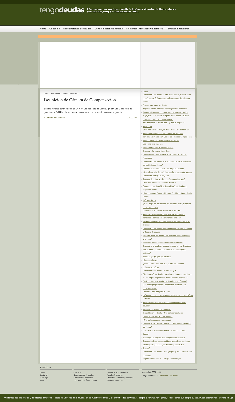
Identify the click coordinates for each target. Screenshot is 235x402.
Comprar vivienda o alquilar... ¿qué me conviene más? (164, 179)
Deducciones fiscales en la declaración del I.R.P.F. (162, 211)
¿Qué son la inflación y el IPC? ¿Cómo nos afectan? (163, 264)
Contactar (44, 375)
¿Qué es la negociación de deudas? (157, 320)
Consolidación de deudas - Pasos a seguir (159, 271)
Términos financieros (177, 28)
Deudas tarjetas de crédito (117, 372)
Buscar (146, 334)
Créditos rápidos (149, 200)
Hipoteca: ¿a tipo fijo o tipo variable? (157, 256)
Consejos (54, 28)
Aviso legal (44, 378)
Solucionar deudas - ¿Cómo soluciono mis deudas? (163, 242)
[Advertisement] (117, 64)
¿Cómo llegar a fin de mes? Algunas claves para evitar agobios (167, 172)
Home (43, 28)
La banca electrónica (151, 267)
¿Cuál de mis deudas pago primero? (157, 309)
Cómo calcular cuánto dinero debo (156, 151)
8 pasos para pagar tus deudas (155, 105)
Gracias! (146, 348)
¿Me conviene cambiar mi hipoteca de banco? (161, 140)
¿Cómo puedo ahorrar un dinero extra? (158, 147)
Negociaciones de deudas (77, 28)
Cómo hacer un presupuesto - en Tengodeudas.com (163, 168)
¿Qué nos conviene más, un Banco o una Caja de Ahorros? (166, 130)
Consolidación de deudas (70, 15)
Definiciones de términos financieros (64, 94)
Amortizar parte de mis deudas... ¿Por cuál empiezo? (163, 123)
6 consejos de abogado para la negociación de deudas (164, 337)
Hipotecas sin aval (150, 260)
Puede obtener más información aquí (216, 398)
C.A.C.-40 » (132, 118)
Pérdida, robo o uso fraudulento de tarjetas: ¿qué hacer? (165, 281)
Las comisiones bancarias (153, 144)
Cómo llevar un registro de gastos (156, 176)
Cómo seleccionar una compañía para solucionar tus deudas (166, 341)
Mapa (42, 380)
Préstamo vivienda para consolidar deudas (159, 183)
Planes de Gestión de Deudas (85, 380)
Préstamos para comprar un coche (156, 292)
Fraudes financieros (115, 375)
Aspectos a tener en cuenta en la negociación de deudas (165, 109)
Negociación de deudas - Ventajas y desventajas (162, 359)
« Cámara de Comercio (54, 118)
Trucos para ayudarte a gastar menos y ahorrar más (163, 345)
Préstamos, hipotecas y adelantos (144, 28)
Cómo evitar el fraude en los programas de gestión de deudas (167, 246)
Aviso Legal (147, 126)
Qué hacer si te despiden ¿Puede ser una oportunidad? (164, 330)
